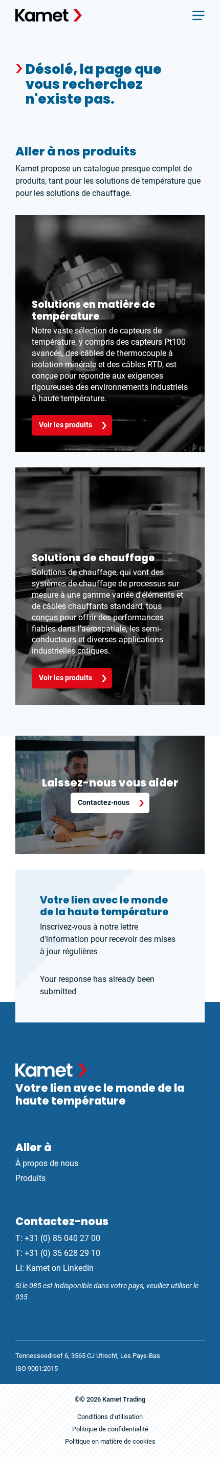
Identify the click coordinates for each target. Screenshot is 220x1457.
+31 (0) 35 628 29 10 (62, 1253)
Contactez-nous (103, 802)
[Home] (48, 15)
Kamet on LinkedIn (60, 1268)
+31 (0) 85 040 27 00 (62, 1238)
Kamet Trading (123, 1399)
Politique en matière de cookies (110, 1441)
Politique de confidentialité (110, 1429)
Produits (30, 1178)
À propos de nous (46, 1163)
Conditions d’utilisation (110, 1417)
